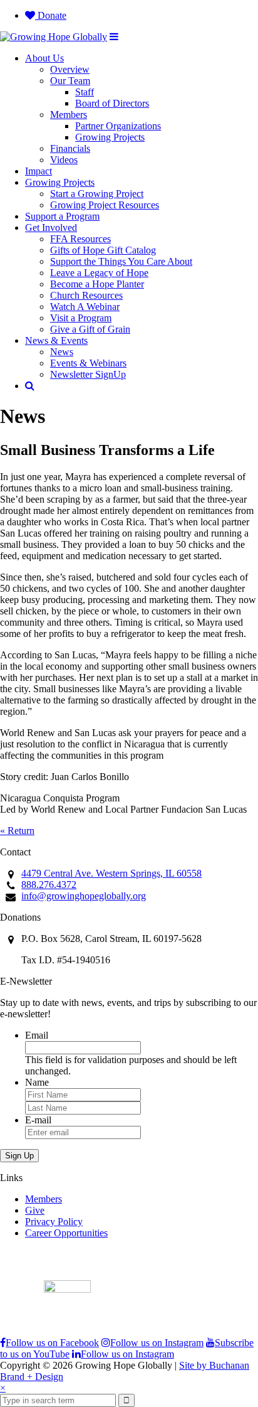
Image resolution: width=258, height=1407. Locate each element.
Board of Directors (112, 103)
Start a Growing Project (96, 193)
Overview (70, 69)
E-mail (38, 1120)
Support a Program (62, 216)
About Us (44, 58)
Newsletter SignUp (88, 374)
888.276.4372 (48, 884)
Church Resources (86, 295)
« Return (17, 830)
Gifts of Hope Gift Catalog (103, 250)
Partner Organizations (118, 125)
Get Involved (51, 227)
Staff (84, 92)
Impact (38, 171)
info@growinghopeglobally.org (83, 896)
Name (37, 1082)
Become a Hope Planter (97, 284)
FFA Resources (80, 238)
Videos (64, 159)
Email (36, 1035)
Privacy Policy (54, 1221)
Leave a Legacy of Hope (99, 272)
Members (68, 114)
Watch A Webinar (85, 306)
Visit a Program (80, 318)
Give (34, 1210)
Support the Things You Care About (121, 261)
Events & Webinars (88, 363)
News (61, 351)
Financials (70, 148)
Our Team (70, 80)
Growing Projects (110, 137)
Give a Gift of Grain (90, 329)
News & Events (56, 340)
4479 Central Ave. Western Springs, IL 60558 (111, 873)
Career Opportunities (66, 1233)
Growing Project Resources (104, 205)
